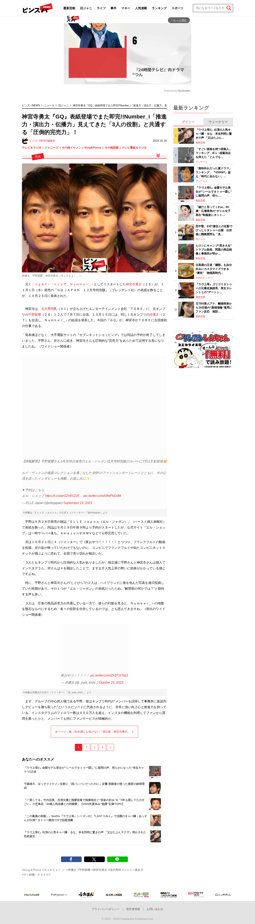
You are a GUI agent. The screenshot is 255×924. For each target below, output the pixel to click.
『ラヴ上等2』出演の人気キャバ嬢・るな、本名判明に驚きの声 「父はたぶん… (214, 133)
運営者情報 (133, 909)
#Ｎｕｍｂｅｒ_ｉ (53, 869)
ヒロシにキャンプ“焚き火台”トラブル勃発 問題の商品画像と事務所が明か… (214, 249)
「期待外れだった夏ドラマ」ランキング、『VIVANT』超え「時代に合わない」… (214, 172)
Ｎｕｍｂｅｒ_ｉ (82, 284)
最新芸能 (69, 8)
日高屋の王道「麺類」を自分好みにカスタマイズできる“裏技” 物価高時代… (214, 268)
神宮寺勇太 (134, 284)
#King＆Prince (31, 869)
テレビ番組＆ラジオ (134, 147)
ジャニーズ (52, 147)
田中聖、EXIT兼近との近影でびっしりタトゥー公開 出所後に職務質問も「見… (214, 230)
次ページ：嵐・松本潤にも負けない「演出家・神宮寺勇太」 (92, 731)
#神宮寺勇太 (99, 869)
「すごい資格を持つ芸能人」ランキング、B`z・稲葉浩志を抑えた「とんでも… (214, 152)
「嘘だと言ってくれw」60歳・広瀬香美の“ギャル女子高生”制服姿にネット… (213, 210)
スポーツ (177, 8)
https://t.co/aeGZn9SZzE (62, 495)
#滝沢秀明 (114, 869)
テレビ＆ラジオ (31, 147)
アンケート (202, 162)
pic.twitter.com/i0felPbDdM (102, 495)
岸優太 (154, 314)
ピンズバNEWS (31, 105)
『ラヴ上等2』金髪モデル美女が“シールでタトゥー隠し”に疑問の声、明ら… (214, 191)
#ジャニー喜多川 (132, 869)
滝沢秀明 (47, 308)
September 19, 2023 (77, 503)
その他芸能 (112, 147)
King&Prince (92, 147)
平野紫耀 (34, 314)
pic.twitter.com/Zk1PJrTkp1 (109, 675)
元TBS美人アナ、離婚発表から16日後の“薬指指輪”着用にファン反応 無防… (214, 307)
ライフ (101, 8)
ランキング (159, 8)
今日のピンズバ (204, 278)
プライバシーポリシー (106, 909)
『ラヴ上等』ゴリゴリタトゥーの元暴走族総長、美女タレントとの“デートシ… (214, 288)
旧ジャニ (86, 8)
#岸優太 (71, 869)
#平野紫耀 (83, 869)
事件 (114, 8)
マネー (125, 8)
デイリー (188, 122)
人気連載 (141, 8)
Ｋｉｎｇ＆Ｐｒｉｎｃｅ (45, 284)
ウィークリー (218, 122)
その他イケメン (71, 147)
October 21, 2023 (111, 682)
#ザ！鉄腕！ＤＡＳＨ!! (36, 874)
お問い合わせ (155, 909)
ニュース (49, 105)
